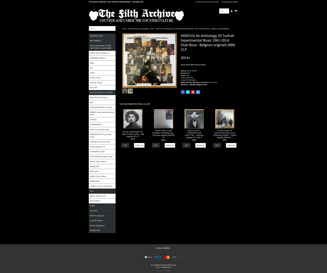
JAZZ (91, 102)
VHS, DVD (93, 87)
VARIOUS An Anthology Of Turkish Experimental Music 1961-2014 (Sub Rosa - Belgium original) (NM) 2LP (193, 29)
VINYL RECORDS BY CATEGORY (101, 92)
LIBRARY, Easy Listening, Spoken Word (102, 113)
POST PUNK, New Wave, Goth (101, 156)
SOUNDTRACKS (96, 124)
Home (124, 29)
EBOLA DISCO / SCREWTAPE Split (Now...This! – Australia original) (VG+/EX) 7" (194, 134)
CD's (91, 191)
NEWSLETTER (95, 230)
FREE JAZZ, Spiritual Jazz (99, 97)
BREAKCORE (94, 181)
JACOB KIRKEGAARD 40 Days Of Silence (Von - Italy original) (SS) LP (133, 134)
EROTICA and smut (97, 216)
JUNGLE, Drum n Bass (98, 176)
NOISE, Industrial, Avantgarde (138, 29)
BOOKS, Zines (95, 78)
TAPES (92, 73)
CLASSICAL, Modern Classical (101, 107)
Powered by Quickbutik (163, 270)
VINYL (92, 63)
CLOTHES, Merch (96, 82)
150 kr (133, 139)
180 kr (163, 140)
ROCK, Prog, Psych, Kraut (99, 129)
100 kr (194, 140)
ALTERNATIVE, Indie (97, 151)
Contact (159, 248)
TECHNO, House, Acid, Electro (101, 186)
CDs (91, 68)
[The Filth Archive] (137, 14)
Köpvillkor (166, 248)
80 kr (225, 140)
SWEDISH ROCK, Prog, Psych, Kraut (101, 135)
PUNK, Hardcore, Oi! (97, 147)
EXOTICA (93, 119)
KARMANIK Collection (98, 58)
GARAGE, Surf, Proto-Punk (100, 142)
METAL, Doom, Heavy (98, 161)
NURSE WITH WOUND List (99, 53)
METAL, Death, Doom (98, 196)
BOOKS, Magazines (97, 225)
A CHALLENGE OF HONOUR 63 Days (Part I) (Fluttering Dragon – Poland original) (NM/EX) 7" (224, 134)
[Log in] (232, 11)
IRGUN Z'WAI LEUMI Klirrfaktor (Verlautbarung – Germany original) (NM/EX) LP (163, 134)
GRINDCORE (94, 166)
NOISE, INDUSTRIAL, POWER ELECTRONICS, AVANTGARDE (101, 47)
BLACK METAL (95, 201)
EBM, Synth (94, 171)
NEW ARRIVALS (95, 41)
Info (125, 145)
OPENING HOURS (96, 36)
